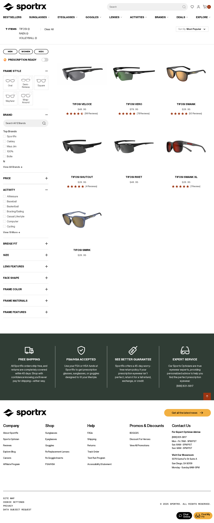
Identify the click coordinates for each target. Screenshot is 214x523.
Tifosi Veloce (82, 104)
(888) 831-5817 (179, 437)
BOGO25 (134, 433)
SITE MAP (8, 498)
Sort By (181, 29)
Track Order (93, 452)
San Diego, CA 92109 (182, 463)
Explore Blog (9, 452)
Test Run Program (96, 458)
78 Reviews (143, 113)
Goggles (49, 445)
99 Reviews (91, 113)
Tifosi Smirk (82, 250)
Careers (7, 458)
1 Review (195, 186)
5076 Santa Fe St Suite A (184, 459)
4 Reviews (91, 186)
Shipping (91, 439)
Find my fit (205, 515)
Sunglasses (51, 433)
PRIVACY (8, 506)
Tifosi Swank (186, 104)
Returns (91, 445)
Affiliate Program (11, 464)
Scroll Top (207, 396)
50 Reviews (195, 113)
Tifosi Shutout (82, 177)
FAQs (90, 433)
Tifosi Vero (134, 104)
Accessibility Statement (99, 464)
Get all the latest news (184, 413)
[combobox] (147, 7)
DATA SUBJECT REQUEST (17, 509)
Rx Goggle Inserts (54, 458)
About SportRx (10, 433)
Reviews (7, 445)
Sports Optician (11, 439)
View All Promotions (139, 445)
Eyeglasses (51, 439)
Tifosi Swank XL (186, 177)
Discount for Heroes (140, 439)
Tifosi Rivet (134, 177)
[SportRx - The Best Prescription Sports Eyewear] (24, 7)
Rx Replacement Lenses (57, 452)
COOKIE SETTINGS (13, 502)
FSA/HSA (50, 464)
